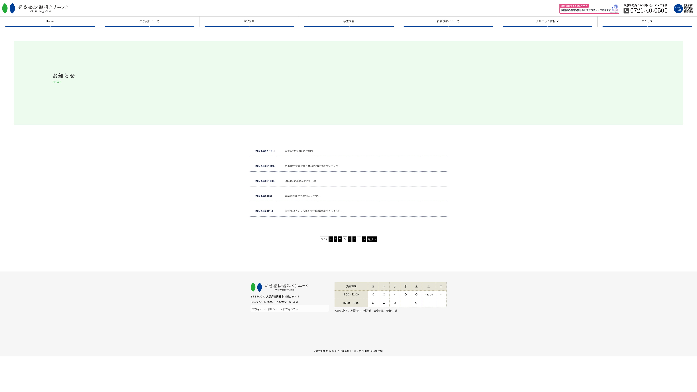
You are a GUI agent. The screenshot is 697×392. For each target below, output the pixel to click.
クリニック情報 (546, 21)
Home (50, 21)
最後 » (372, 239)
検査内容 (349, 21)
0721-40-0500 (265, 301)
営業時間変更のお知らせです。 (302, 195)
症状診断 (249, 21)
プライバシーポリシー (265, 309)
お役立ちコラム (289, 309)
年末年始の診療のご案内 (299, 150)
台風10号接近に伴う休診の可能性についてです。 (313, 165)
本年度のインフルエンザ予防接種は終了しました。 (314, 210)
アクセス (647, 21)
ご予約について (149, 21)
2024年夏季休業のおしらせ (300, 180)
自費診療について (448, 21)
